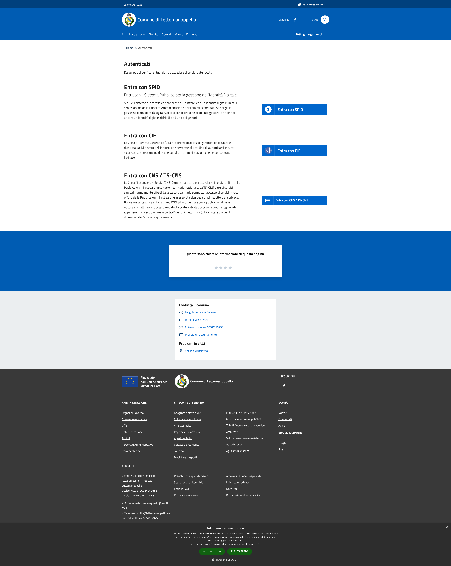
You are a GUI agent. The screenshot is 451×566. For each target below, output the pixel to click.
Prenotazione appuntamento (191, 476)
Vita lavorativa (182, 425)
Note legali (232, 489)
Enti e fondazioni (132, 432)
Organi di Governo (133, 413)
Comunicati (285, 419)
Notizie (282, 413)
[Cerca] (325, 19)
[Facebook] (293, 19)
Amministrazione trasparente (243, 476)
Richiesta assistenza (186, 495)
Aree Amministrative (134, 419)
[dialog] (225, 544)
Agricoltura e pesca (237, 451)
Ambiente (232, 432)
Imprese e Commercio (187, 432)
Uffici (125, 425)
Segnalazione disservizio (188, 482)
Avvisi (282, 425)
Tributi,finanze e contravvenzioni (245, 425)
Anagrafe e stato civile (187, 413)
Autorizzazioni (234, 444)
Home (129, 48)
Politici (126, 438)
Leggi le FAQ (181, 489)
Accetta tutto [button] (212, 551)
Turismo (179, 451)
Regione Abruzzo (132, 4)
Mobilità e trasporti (185, 457)
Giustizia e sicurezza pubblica (243, 419)
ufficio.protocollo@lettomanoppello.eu (146, 513)
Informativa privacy (237, 482)
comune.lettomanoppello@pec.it (148, 503)
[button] (225, 560)
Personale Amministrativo (137, 444)
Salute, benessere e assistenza (244, 438)
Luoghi (282, 443)
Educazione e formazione (241, 413)
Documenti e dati (132, 451)
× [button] (447, 527)
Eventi (282, 449)
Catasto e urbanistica (186, 444)
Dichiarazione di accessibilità (243, 495)
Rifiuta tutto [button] (239, 551)
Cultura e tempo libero (187, 419)
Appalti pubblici (183, 438)
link (259, 544)
